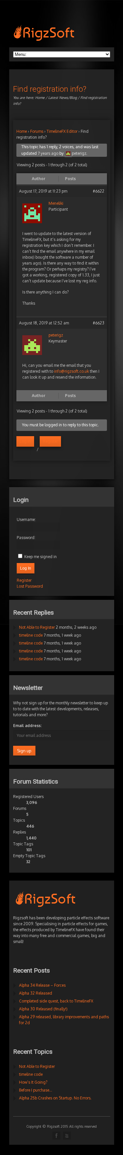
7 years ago (48, 153)
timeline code (31, 635)
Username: (26, 519)
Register (50, 441)
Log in (25, 441)
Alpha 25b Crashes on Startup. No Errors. (55, 1098)
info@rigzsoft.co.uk (71, 371)
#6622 (98, 191)
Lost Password (30, 586)
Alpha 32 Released (35, 993)
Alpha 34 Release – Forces (42, 985)
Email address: (27, 725)
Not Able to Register (37, 627)
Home (40, 97)
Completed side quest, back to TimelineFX (56, 1001)
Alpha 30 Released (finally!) (43, 1008)
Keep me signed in (40, 556)
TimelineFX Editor (62, 131)
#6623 (98, 322)
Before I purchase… (35, 1090)
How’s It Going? (33, 1082)
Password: (26, 537)
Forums (36, 131)
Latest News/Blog (62, 97)
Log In (25, 568)
